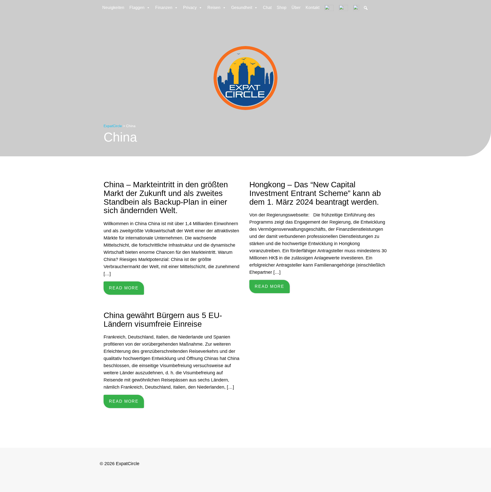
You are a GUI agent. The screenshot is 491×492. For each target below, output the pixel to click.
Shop (281, 7)
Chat (267, 7)
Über (296, 7)
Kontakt (312, 7)
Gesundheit (241, 7)
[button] (366, 8)
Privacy (190, 7)
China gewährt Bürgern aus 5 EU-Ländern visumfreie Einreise (163, 319)
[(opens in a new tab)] (356, 7)
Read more (124, 288)
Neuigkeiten (113, 7)
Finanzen (163, 7)
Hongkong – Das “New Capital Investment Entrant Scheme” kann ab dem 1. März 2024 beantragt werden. (315, 193)
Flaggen (136, 7)
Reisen (213, 7)
